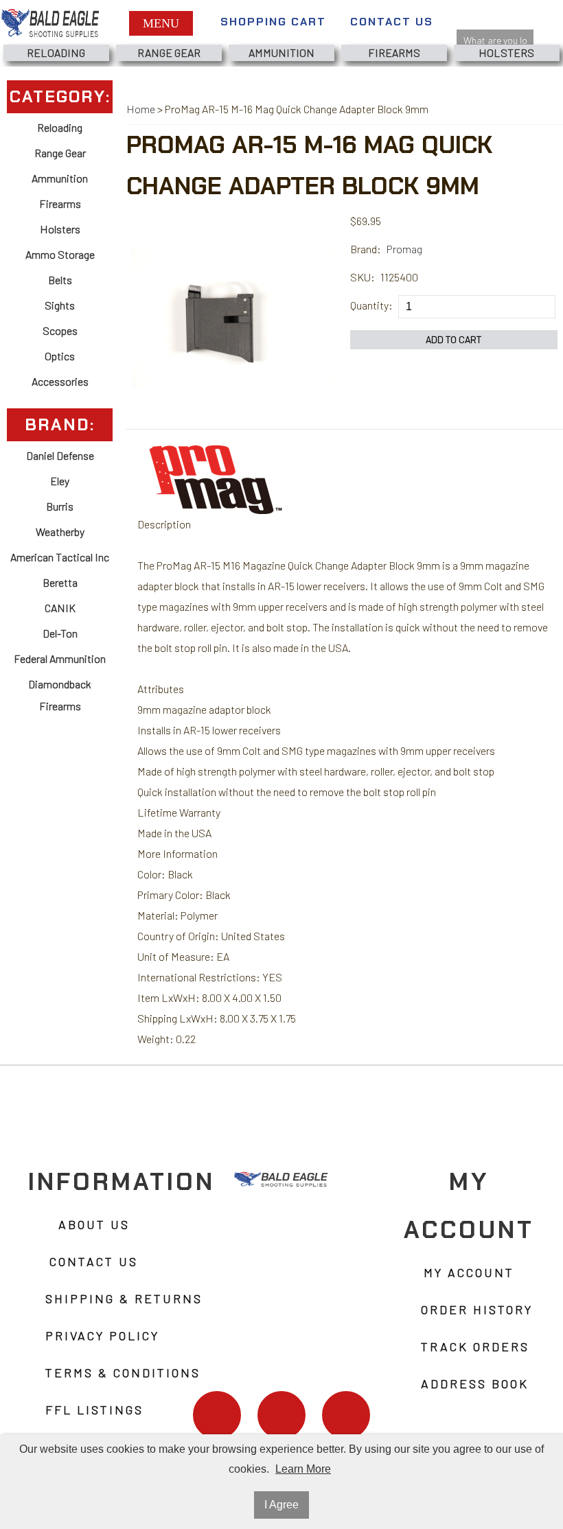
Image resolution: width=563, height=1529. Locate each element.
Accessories (60, 381)
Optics (60, 355)
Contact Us (391, 21)
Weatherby (60, 531)
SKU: (362, 276)
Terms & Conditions (122, 1372)
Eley (59, 480)
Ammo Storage (60, 254)
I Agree (281, 1504)
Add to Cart (454, 339)
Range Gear (168, 52)
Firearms (394, 52)
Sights (60, 305)
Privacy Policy (102, 1335)
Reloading (56, 52)
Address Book (475, 1383)
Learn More (303, 1469)
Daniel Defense (60, 455)
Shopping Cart (273, 21)
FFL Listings (94, 1409)
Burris (59, 506)
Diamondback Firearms (59, 694)
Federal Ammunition (60, 658)
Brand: (365, 248)
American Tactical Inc (59, 556)
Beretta (60, 582)
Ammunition (281, 52)
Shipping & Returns (124, 1298)
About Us (94, 1224)
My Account (469, 1272)
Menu (161, 23)
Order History (477, 1309)
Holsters (506, 52)
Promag (404, 248)
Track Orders (475, 1346)
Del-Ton (60, 633)
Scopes (60, 330)
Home (140, 108)
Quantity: (371, 305)
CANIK (60, 607)
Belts (60, 279)
